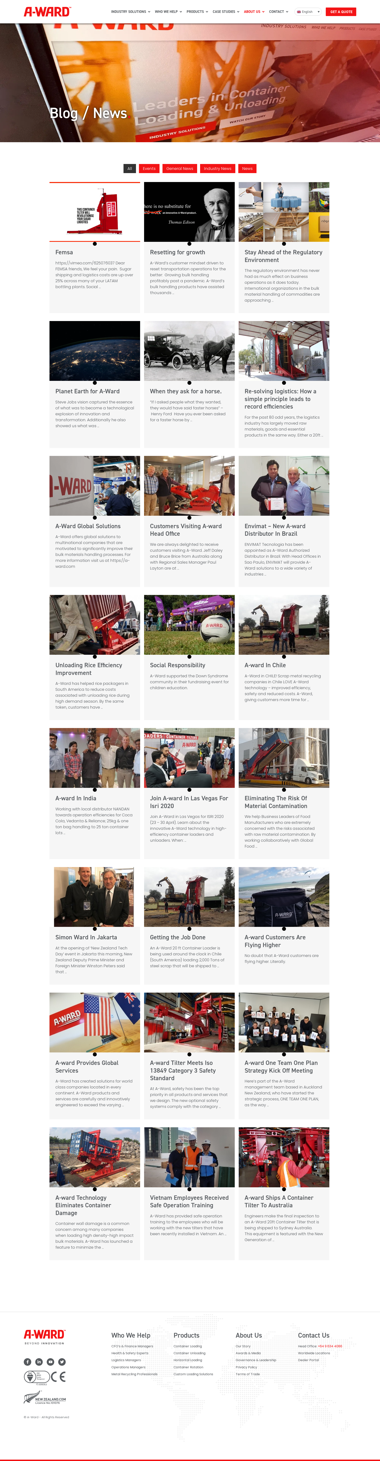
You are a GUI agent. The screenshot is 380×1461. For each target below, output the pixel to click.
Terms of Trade (248, 1374)
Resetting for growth (177, 252)
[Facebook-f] (27, 1362)
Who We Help (130, 1335)
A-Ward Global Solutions (88, 526)
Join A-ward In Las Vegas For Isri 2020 (189, 802)
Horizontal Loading (188, 1360)
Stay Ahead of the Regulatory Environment (283, 256)
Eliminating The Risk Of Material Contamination (276, 802)
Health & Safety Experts (129, 1353)
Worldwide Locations (314, 1353)
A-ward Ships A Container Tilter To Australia (279, 1201)
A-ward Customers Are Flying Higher (275, 941)
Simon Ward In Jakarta (86, 937)
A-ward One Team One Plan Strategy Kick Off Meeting (281, 1066)
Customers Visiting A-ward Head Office (186, 530)
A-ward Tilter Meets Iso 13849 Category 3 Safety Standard (183, 1070)
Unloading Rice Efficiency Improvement (88, 669)
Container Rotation (188, 1367)
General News (179, 168)
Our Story (243, 1346)
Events (149, 168)
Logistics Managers (126, 1360)
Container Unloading (189, 1353)
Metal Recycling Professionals (134, 1374)
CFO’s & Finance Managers (132, 1346)
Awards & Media (248, 1353)
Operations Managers (128, 1367)
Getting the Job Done (178, 937)
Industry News (217, 168)
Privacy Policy (246, 1367)
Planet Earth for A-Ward (87, 391)
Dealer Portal (308, 1360)
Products (187, 1335)
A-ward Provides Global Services (87, 1066)
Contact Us (314, 1335)
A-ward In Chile (265, 665)
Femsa (64, 252)
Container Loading (188, 1346)
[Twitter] (62, 1362)
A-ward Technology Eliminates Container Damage (83, 1205)
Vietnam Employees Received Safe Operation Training (189, 1201)
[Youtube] (50, 1362)
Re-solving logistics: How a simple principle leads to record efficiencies (280, 399)
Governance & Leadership (256, 1360)
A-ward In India (75, 798)
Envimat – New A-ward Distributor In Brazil (275, 530)
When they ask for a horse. (186, 391)
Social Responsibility (177, 665)
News (247, 168)
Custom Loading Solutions (193, 1374)
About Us (249, 1335)
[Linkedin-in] (39, 1362)
